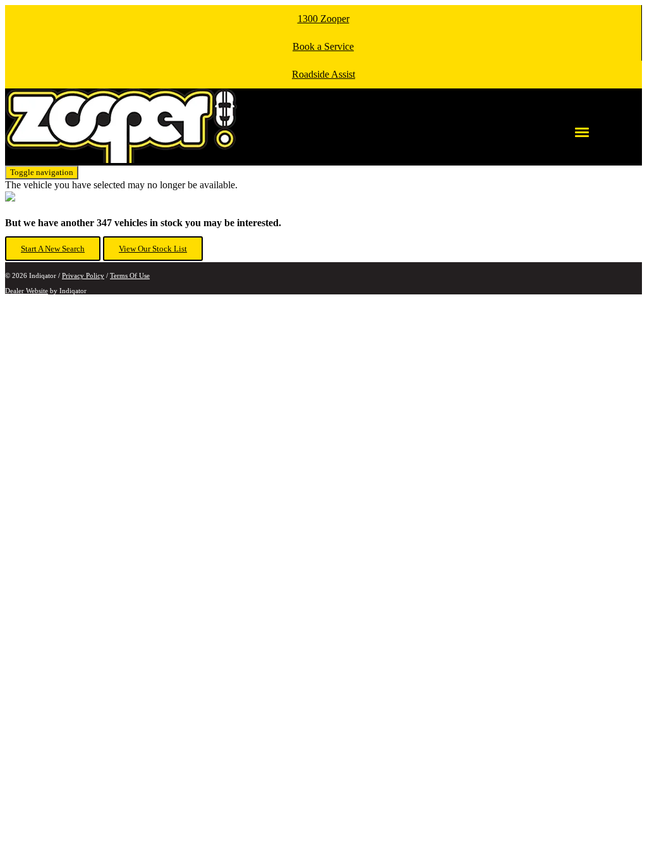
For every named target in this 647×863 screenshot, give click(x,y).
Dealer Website (26, 290)
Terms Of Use (130, 275)
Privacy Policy (83, 275)
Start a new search (53, 248)
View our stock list (153, 248)
